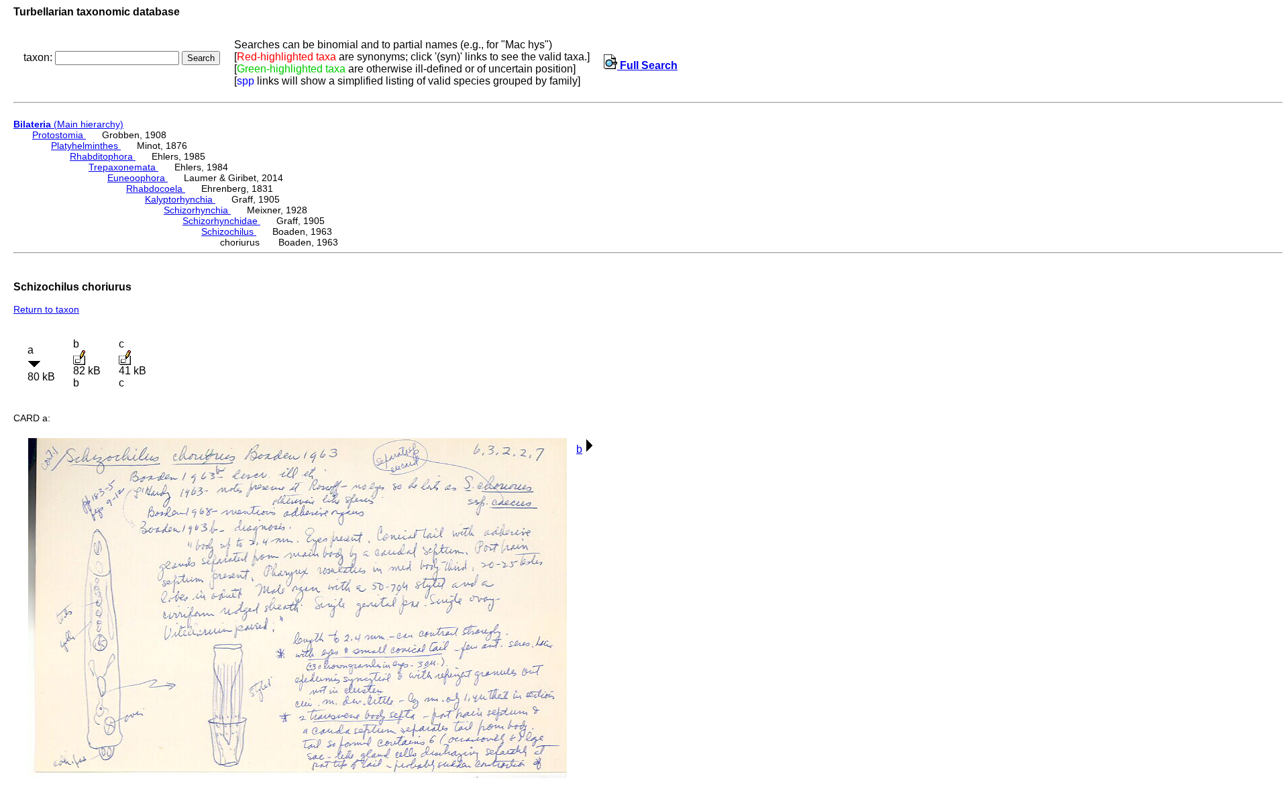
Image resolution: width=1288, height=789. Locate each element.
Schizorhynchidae (221, 220)
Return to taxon (46, 309)
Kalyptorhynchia (180, 199)
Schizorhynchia (197, 210)
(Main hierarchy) (68, 124)
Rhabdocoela (155, 188)
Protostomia (59, 134)
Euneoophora (137, 177)
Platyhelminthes (86, 145)
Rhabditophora (103, 156)
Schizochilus (228, 231)
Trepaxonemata (123, 167)
